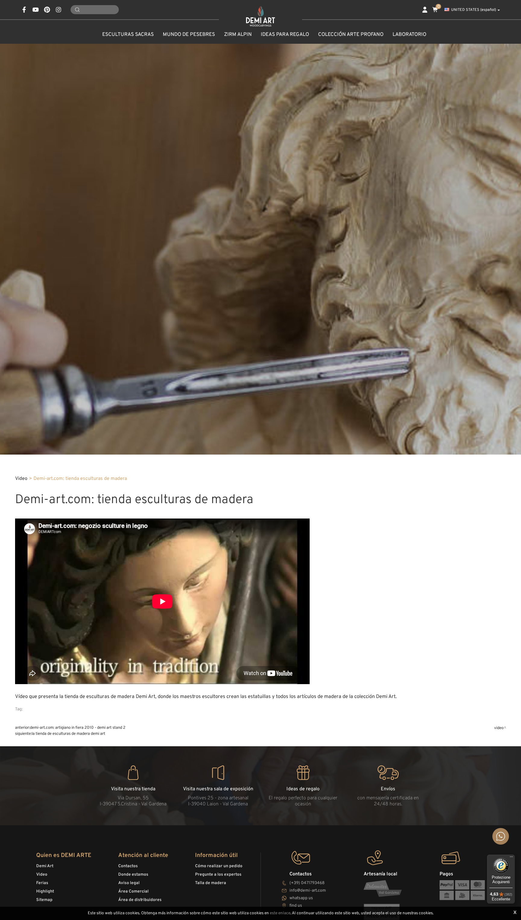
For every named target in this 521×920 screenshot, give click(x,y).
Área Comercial (133, 891)
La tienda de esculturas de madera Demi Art (68, 733)
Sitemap (44, 900)
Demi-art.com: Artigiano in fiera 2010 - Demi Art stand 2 (77, 727)
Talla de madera (210, 883)
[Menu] (511, 858)
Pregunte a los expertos (218, 874)
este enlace (280, 913)
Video (21, 479)
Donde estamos (133, 874)
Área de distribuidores (140, 900)
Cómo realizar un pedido (218, 866)
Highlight (45, 891)
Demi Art (44, 866)
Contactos (128, 866)
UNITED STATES (473, 10)
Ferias (42, 883)
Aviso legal (129, 883)
